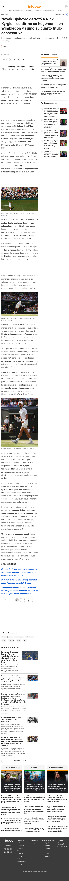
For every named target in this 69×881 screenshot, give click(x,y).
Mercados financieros (48, 10)
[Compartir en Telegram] (18, 59)
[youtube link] (4, 852)
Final (3, 640)
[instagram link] (11, 849)
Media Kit (47, 856)
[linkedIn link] (11, 852)
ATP (25, 640)
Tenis (18, 640)
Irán (56, 10)
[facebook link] (4, 849)
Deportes (4, 14)
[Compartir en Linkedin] (14, 59)
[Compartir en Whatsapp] (3, 59)
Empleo (34, 843)
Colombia (21, 845)
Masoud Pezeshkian (18, 10)
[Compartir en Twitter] (10, 59)
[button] (2, 6)
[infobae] (34, 6)
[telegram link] (8, 852)
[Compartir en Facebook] (6, 59)
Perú (21, 856)
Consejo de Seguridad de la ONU (33, 10)
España (21, 848)
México (21, 853)
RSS (21, 864)
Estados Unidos (21, 851)
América (21, 843)
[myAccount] (66, 6)
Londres (11, 640)
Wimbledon (29, 637)
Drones (60, 10)
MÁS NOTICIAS (20, 761)
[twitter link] (8, 849)
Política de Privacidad (61, 847)
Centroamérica (21, 859)
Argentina (47, 843)
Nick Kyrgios (19, 637)
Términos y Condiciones (61, 843)
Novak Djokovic (7, 637)
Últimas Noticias (21, 861)
